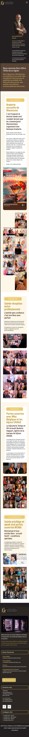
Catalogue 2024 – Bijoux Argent (10, 717)
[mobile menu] (26, 2)
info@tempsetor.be (8, 699)
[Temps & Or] (7, 3)
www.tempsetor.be (8, 701)
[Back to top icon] (26, 734)
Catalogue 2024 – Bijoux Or (9, 718)
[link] (15, 189)
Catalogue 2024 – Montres (9, 715)
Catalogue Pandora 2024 (8, 720)
